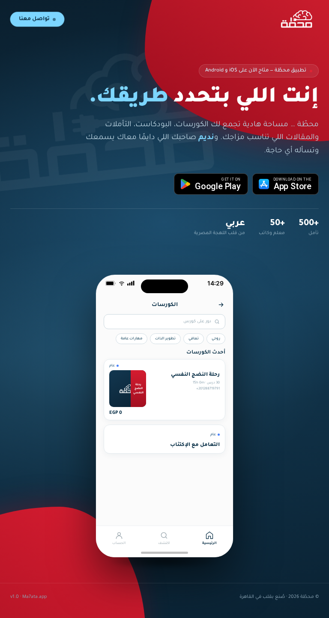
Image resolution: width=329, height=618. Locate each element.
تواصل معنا (34, 19)
